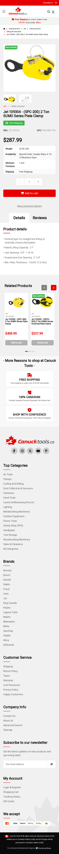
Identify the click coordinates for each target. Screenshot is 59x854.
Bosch (6, 575)
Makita (6, 616)
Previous (44, 287)
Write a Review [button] (18, 106)
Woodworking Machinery (16, 539)
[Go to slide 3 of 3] (33, 351)
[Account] (53, 12)
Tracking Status (11, 796)
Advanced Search (12, 725)
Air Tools (8, 474)
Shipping (8, 666)
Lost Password (11, 685)
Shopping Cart (11, 792)
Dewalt (7, 579)
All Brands (8, 644)
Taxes (6, 675)
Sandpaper (9, 530)
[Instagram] (22, 451)
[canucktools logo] (29, 439)
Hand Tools (9, 497)
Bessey (7, 570)
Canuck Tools (15, 836)
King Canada (10, 603)
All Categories (10, 548)
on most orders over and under (30, 21)
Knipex (7, 607)
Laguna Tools (10, 612)
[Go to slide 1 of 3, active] (26, 351)
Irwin (6, 593)
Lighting (7, 507)
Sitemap (7, 729)
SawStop (8, 630)
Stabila (7, 635)
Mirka (6, 626)
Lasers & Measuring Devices (18, 502)
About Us (8, 720)
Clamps (7, 479)
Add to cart (31, 193)
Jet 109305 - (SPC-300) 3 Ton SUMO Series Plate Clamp (16, 321)
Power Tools (10, 520)
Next (53, 287)
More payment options (29, 206)
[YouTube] (38, 451)
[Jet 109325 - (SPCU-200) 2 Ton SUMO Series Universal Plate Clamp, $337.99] (42, 302)
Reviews (40, 218)
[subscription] (51, 764)
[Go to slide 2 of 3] (30, 351)
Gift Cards (8, 801)
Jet (5, 598)
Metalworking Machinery (16, 511)
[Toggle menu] (4, 11)
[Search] (49, 12)
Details (19, 218)
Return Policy (10, 671)
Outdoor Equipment (13, 516)
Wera (6, 640)
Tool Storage (10, 534)
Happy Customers (13, 694)
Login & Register (12, 787)
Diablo (6, 584)
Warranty (8, 680)
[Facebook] (14, 451)
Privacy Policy (10, 689)
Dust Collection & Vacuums (18, 488)
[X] (30, 451)
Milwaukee (9, 621)
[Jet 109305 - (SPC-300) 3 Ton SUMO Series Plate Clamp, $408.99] (16, 302)
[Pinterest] (46, 451)
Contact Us (9, 715)
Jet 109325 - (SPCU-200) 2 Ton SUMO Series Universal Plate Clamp (42, 321)
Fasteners (8, 493)
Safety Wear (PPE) (13, 525)
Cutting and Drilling (13, 483)
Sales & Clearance (13, 544)
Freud (6, 589)
